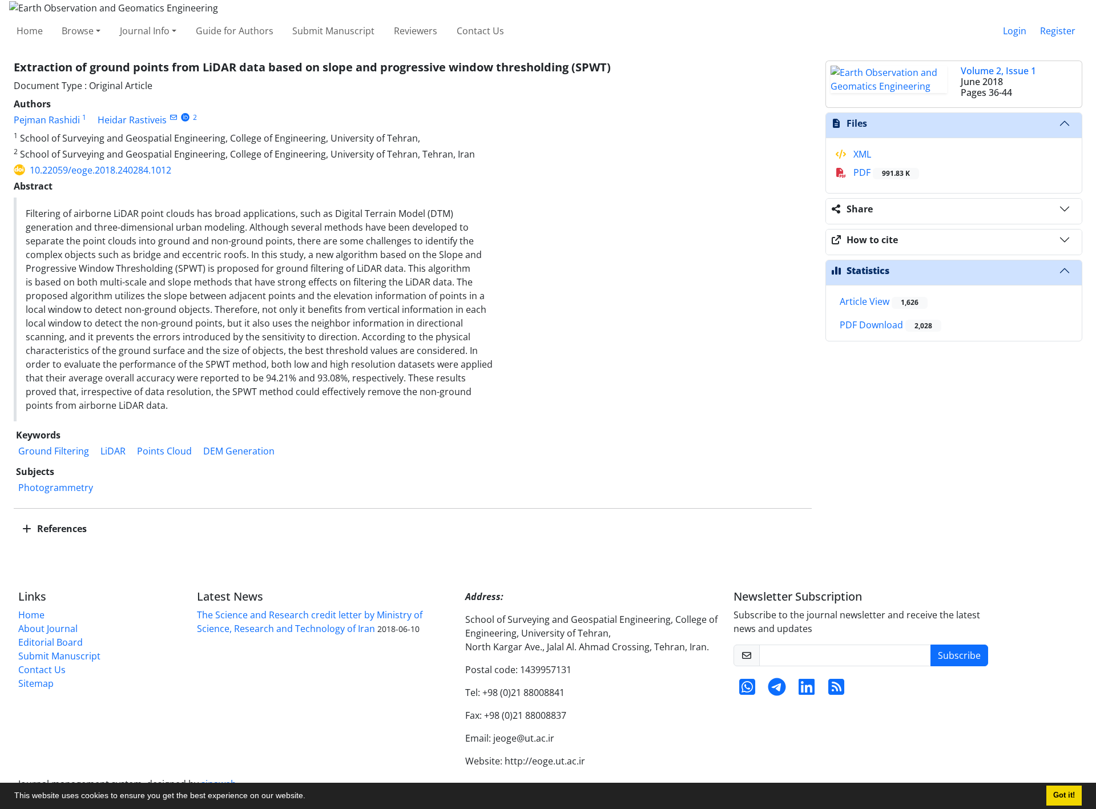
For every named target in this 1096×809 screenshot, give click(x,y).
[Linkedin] (806, 690)
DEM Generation (239, 451)
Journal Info (145, 31)
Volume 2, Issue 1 (998, 71)
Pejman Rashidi (47, 120)
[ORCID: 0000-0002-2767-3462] (185, 117)
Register (1057, 31)
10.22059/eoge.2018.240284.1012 (100, 170)
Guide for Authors (234, 31)
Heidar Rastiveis (132, 120)
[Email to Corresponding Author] (173, 117)
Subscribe (959, 655)
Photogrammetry (55, 487)
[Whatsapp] (747, 690)
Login (1014, 31)
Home (30, 31)
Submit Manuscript (333, 31)
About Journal (48, 628)
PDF (880, 172)
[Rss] (836, 690)
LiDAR (113, 451)
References (61, 528)
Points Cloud (164, 451)
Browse (78, 31)
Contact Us (480, 31)
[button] (309, 797)
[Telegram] (777, 690)
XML (861, 154)
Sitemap (36, 683)
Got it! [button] (1064, 795)
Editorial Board (50, 642)
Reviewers (415, 31)
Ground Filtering (53, 451)
